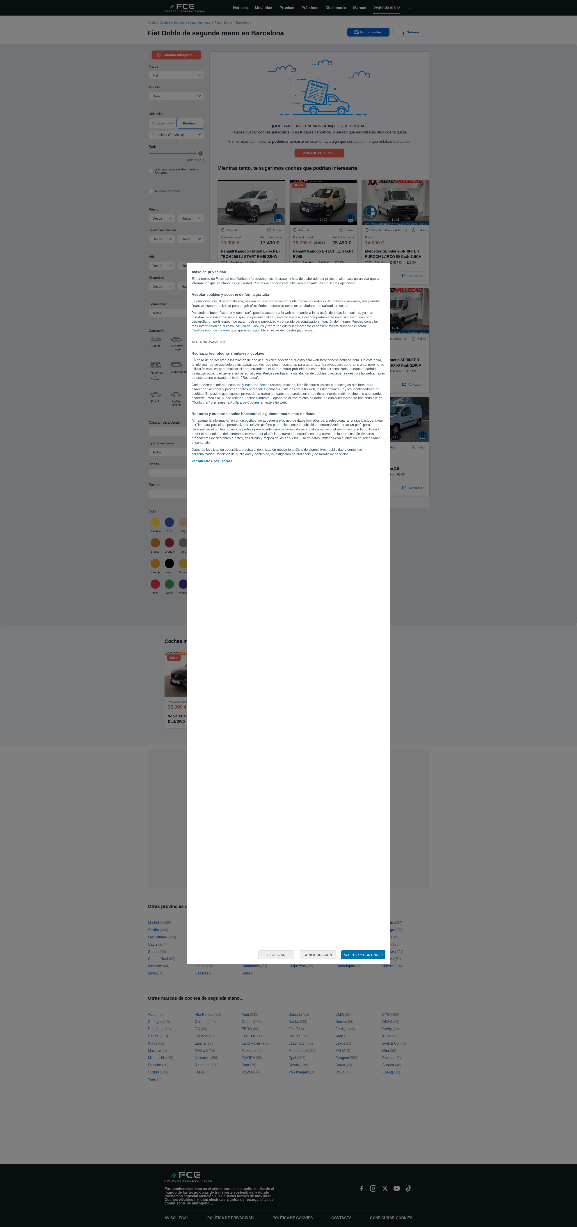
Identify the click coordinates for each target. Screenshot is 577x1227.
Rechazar (276, 955)
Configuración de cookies (211, 330)
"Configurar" (201, 402)
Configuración (318, 955)
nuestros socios (257, 385)
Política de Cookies (249, 326)
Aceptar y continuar (363, 955)
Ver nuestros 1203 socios (212, 461)
